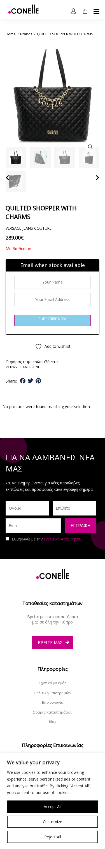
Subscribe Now (52, 318)
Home (11, 33)
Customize (52, 821)
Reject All (52, 836)
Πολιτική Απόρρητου (63, 539)
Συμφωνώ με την (46, 539)
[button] (90, 147)
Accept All (52, 806)
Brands (26, 33)
